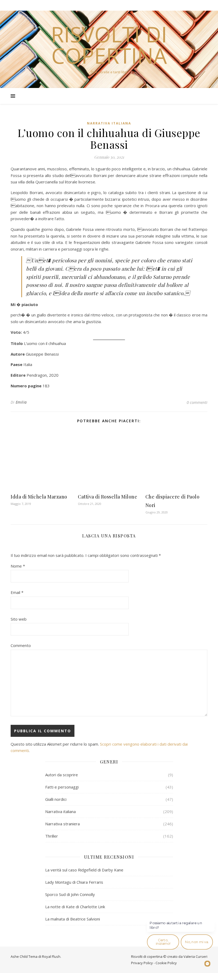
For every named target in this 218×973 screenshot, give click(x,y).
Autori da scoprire (61, 774)
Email (17, 592)
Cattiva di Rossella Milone (107, 496)
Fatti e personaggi (62, 787)
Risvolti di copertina (109, 44)
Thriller (51, 836)
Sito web (19, 619)
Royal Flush (51, 956)
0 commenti (197, 402)
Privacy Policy (142, 962)
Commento (21, 645)
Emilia (21, 402)
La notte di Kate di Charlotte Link (75, 906)
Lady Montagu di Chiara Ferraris (74, 882)
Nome (18, 566)
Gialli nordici (55, 799)
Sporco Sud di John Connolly (70, 894)
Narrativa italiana (109, 123)
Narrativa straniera (62, 823)
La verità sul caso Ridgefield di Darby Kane (84, 870)
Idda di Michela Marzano (39, 496)
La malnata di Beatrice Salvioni (72, 919)
